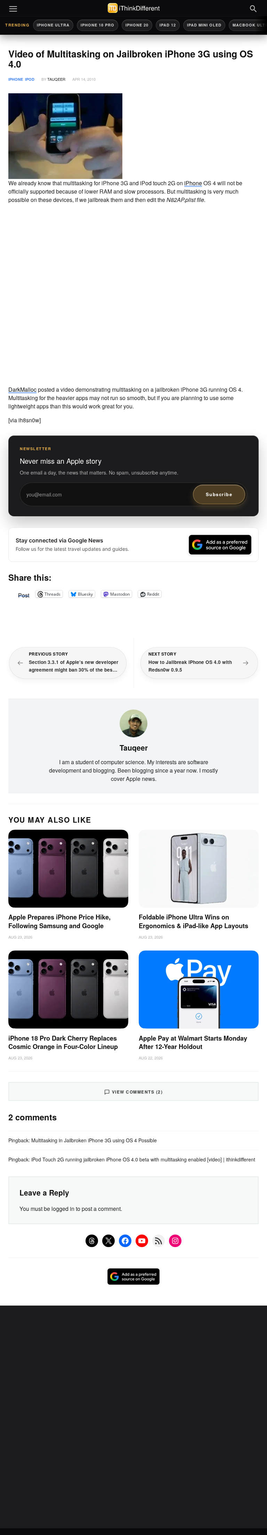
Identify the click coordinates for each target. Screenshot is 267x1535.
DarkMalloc (22, 389)
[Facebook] (125, 1241)
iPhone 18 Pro (97, 25)
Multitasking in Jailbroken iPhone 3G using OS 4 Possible (94, 1140)
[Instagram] (175, 1241)
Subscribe (219, 494)
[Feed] (158, 1241)
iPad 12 (168, 25)
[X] (108, 1241)
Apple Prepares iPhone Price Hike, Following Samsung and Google (59, 921)
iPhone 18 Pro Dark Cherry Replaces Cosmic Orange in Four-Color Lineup (63, 1042)
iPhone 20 (137, 25)
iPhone (15, 79)
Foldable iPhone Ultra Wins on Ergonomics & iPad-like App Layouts (193, 921)
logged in (62, 1209)
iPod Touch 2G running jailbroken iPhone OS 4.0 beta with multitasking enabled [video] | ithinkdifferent (143, 1159)
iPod (29, 79)
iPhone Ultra (53, 25)
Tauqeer (56, 79)
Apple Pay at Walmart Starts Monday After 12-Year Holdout (193, 1042)
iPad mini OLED (204, 25)
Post (23, 594)
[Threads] (92, 1241)
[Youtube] (142, 1241)
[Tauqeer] (133, 722)
